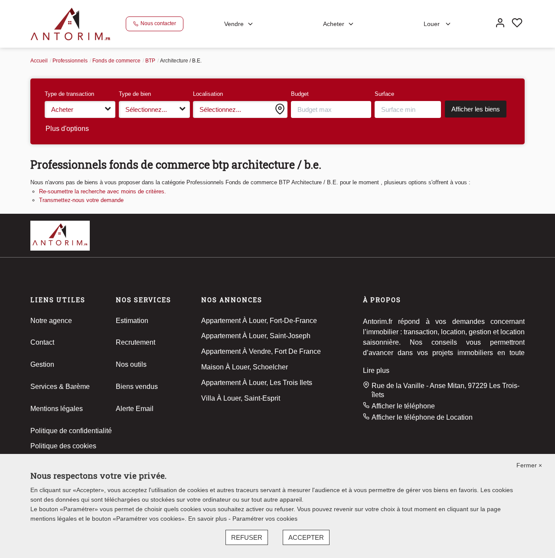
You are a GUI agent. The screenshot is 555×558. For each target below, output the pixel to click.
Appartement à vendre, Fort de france (261, 351)
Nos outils (131, 364)
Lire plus (376, 370)
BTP (150, 61)
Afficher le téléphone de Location (422, 417)
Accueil (39, 61)
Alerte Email (134, 408)
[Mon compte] (500, 24)
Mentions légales (56, 408)
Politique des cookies (63, 446)
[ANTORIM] (70, 23)
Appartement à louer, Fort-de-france (259, 320)
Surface (384, 94)
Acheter (333, 23)
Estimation (132, 320)
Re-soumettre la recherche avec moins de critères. (102, 191)
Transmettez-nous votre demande (81, 200)
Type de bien (135, 94)
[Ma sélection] (517, 24)
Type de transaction (69, 94)
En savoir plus (208, 518)
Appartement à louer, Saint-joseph (255, 335)
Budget (300, 94)
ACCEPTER (306, 537)
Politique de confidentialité (71, 430)
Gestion (42, 364)
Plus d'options (67, 128)
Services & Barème (60, 386)
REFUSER (246, 537)
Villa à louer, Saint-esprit (240, 398)
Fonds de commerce (116, 61)
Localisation (208, 94)
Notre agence (51, 320)
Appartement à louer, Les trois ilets (256, 382)
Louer (432, 23)
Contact (42, 342)
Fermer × (529, 465)
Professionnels (70, 61)
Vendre (234, 23)
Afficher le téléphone (403, 406)
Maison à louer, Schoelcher (244, 367)
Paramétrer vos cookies (264, 518)
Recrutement (135, 342)
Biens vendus (137, 386)
